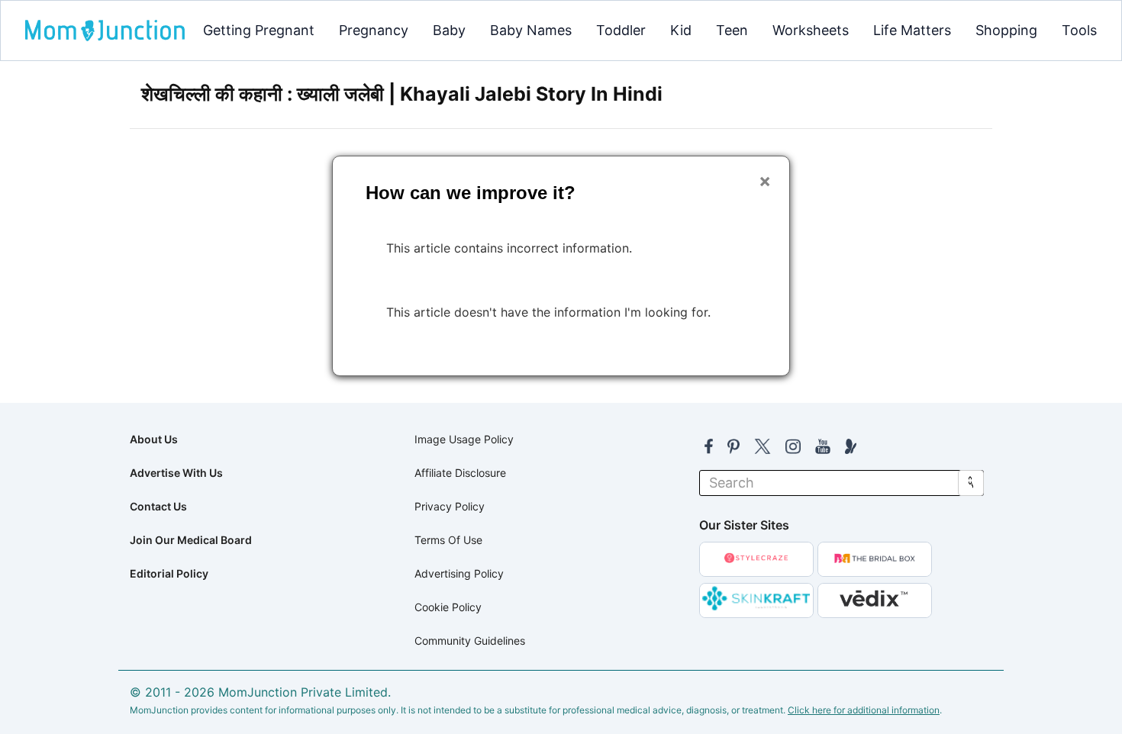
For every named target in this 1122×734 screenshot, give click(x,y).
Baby (449, 30)
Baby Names (531, 30)
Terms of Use (448, 539)
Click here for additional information (864, 710)
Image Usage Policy (464, 439)
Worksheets (810, 30)
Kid (681, 30)
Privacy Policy (449, 506)
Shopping (1006, 30)
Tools (1079, 30)
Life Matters (912, 30)
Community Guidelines (469, 640)
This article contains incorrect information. (509, 248)
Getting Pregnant (258, 30)
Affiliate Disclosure (460, 472)
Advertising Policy (459, 573)
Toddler (621, 30)
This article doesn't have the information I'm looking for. (548, 312)
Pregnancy (373, 30)
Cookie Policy (448, 606)
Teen (732, 30)
